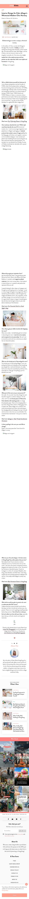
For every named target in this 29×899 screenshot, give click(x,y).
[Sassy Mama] (14, 6)
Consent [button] (14, 895)
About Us (14, 879)
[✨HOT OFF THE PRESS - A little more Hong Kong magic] (22, 776)
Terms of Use (14, 876)
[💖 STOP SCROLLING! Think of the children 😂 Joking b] (7, 754)
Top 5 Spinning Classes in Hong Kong (17, 121)
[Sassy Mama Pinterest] (21, 819)
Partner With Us (14, 867)
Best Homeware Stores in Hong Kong (17, 581)
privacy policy (20, 834)
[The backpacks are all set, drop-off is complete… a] (7, 776)
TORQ (17, 48)
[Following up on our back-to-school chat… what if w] (22, 799)
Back (3, 9)
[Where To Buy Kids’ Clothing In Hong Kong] (14, 719)
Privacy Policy (14, 870)
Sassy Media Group (14, 863)
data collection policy (9, 836)
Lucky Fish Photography (9, 629)
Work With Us (14, 882)
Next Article (23, 5)
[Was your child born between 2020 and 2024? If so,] (7, 799)
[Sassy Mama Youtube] (12, 819)
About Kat (14, 646)
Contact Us (14, 873)
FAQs (14, 860)
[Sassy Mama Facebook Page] (8, 819)
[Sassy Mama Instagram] (16, 819)
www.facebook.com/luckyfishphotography (14, 633)
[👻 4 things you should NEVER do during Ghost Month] (22, 754)
